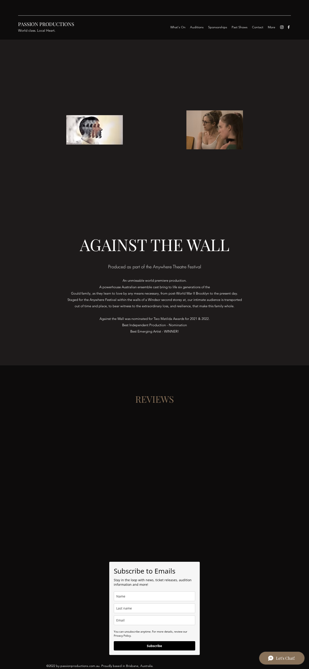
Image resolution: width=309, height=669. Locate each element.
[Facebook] (288, 27)
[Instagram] (282, 27)
